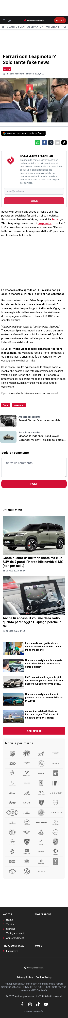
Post (34, 483)
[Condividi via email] (57, 142)
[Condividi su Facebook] (44, 142)
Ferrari (55, 219)
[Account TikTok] (38, 1004)
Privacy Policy (25, 977)
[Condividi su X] (50, 142)
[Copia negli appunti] (64, 142)
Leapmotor (44, 223)
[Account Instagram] (30, 1004)
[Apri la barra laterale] (4, 20)
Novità (7, 69)
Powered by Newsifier (34, 1011)
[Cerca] (64, 26)
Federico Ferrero (16, 74)
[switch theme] (9, 20)
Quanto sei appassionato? (25, 26)
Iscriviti (34, 200)
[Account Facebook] (22, 1004)
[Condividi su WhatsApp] (37, 142)
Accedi (60, 20)
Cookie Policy (44, 977)
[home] (3, 27)
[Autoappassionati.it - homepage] (34, 20)
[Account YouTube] (46, 1004)
